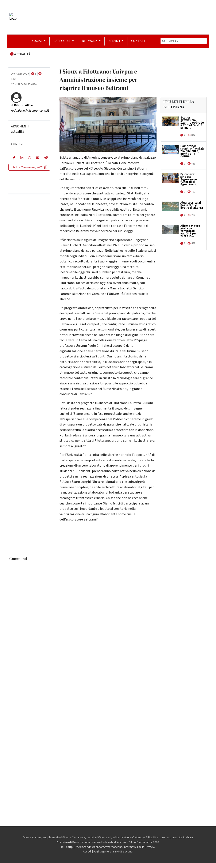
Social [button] (37, 41)
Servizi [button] (115, 41)
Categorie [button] (62, 41)
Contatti (139, 41)
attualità (17, 131)
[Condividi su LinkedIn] (21, 158)
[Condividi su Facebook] (13, 158)
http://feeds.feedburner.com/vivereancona (95, 847)
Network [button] (90, 41)
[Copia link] (45, 158)
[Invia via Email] (36, 158)
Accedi (87, 852)
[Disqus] (108, 615)
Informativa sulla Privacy (139, 847)
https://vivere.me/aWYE (28, 167)
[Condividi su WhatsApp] (28, 158)
